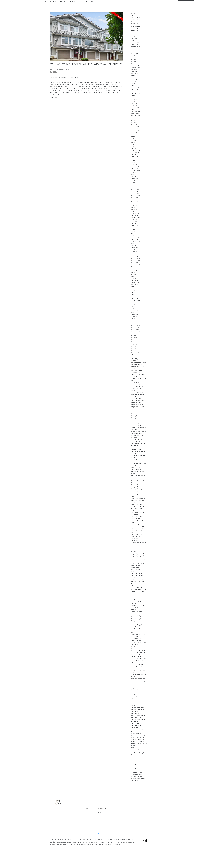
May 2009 (133, 336)
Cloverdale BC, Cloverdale (138, 426)
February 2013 (135, 278)
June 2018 (134, 205)
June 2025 (134, 58)
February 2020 (135, 166)
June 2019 (134, 182)
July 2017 (133, 227)
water (132, 747)
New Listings (134, 19)
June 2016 (134, 251)
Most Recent (134, 28)
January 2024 (134, 89)
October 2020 (135, 152)
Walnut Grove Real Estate (138, 741)
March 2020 (134, 164)
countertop (134, 447)
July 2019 (133, 180)
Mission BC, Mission (136, 573)
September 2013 (135, 265)
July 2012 (133, 288)
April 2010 (134, 320)
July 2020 (133, 158)
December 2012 (135, 282)
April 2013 (134, 275)
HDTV (132, 510)
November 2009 (135, 328)
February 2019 (135, 190)
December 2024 (135, 67)
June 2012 (134, 290)
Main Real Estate (136, 565)
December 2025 (135, 46)
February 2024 (135, 87)
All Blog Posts (135, 15)
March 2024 (134, 85)
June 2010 (134, 316)
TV (131, 731)
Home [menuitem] (45, 2)
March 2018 (134, 211)
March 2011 (134, 308)
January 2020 (134, 168)
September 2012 (135, 284)
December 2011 (135, 300)
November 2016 (135, 241)
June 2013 (134, 271)
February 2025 (135, 66)
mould (133, 585)
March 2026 (134, 40)
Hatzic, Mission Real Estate (138, 508)
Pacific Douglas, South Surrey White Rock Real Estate (137, 621)
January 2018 (134, 215)
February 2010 (135, 324)
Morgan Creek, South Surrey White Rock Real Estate (137, 581)
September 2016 (135, 245)
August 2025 (134, 54)
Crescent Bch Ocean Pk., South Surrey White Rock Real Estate (138, 451)
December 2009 (135, 326)
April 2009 (134, 338)
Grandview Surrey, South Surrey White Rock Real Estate (138, 500)
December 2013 (135, 259)
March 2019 (134, 188)
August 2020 (134, 156)
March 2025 (134, 64)
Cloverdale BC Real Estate (138, 424)
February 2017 (135, 237)
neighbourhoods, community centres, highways (136, 601)
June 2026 (134, 34)
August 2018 (134, 202)
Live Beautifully (135, 17)
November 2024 (135, 69)
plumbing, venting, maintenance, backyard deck (137, 630)
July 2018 (133, 203)
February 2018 (135, 213)
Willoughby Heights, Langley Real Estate (64, 69)
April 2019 (134, 186)
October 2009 (135, 330)
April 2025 (134, 62)
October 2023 (135, 91)
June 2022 (134, 119)
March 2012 (134, 294)
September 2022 (135, 115)
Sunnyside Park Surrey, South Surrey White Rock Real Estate (138, 719)
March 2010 (134, 322)
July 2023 (133, 97)
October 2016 (135, 243)
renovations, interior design (138, 658)
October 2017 (134, 221)
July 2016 (133, 249)
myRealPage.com (101, 833)
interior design (135, 540)
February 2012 (135, 296)
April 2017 (133, 233)
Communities (53, 2)
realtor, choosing (135, 646)
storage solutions (136, 694)
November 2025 (135, 48)
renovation (134, 648)
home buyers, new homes (138, 512)
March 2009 (134, 340)
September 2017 (135, 223)
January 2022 (134, 129)
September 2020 (136, 154)
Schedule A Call (187, 2)
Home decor (134, 514)
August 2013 (134, 267)
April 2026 (134, 38)
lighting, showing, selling (138, 560)
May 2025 (133, 60)
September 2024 (135, 73)
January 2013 (134, 280)
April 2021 (134, 142)
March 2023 (134, 105)
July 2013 (133, 269)
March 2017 (134, 235)
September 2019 (135, 176)
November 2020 (135, 150)
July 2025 (133, 56)
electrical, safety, (135, 467)
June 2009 (134, 334)
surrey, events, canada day (138, 729)
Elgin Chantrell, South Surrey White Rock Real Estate (137, 471)
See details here (55, 80)
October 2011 (134, 302)
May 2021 (133, 140)
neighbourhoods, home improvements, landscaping (137, 607)
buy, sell (133, 390)
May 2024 (133, 81)
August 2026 (134, 30)
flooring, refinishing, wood (138, 489)
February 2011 (135, 310)
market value (135, 567)
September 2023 (135, 93)
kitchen (133, 548)
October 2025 (135, 50)
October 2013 (134, 263)
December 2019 (135, 170)
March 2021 (134, 144)
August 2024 (134, 75)
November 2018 (135, 196)
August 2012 (134, 286)
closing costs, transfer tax (138, 422)
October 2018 (135, 198)
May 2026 (133, 36)
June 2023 (134, 99)
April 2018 (134, 209)
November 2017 (135, 219)
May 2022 (133, 121)
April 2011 (133, 306)
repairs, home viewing (137, 664)
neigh (132, 597)
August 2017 (134, 225)
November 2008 (135, 342)
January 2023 (134, 109)
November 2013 (135, 261)
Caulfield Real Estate (137, 392)
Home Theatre (135, 538)
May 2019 (133, 184)
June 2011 (134, 304)
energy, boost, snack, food (138, 475)
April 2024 (134, 83)
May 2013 (133, 273)
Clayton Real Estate (136, 414)
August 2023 (134, 95)
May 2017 (133, 231)
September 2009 (136, 332)
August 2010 (134, 314)
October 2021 (134, 133)
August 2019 (134, 178)
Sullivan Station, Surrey (137, 707)
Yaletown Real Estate (137, 776)
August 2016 (134, 247)
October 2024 (135, 71)
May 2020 (133, 162)
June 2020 (134, 160)
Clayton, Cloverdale (136, 416)
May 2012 (133, 292)
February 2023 (135, 107)
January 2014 (134, 257)
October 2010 (135, 312)
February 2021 (135, 146)
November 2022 (135, 111)
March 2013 (134, 276)
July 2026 (133, 32)
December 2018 (135, 194)
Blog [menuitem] (87, 2)
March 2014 (134, 253)
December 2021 (135, 131)
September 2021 (135, 135)
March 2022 (134, 125)
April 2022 (134, 123)
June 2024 (134, 79)
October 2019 (134, 174)
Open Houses (135, 21)
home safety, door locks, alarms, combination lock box (138, 530)
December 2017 (135, 217)
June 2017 (134, 229)
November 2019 (135, 172)
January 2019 (134, 192)
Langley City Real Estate (137, 554)
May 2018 (133, 207)
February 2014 (135, 255)
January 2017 (134, 239)
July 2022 (133, 117)
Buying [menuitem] (72, 2)
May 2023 (133, 101)
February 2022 (135, 127)
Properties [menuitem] (63, 2)
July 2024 (133, 77)
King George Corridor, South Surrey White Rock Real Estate (138, 544)
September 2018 (135, 200)
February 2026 (135, 42)
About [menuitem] (92, 2)
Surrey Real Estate (136, 727)
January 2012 (134, 298)
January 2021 (134, 148)
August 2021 (134, 136)
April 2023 (134, 103)
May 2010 (133, 318)
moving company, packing (138, 591)
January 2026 (134, 44)
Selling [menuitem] (80, 2)
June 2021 (134, 138)
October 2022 (135, 113)
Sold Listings (134, 23)
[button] (96, 812)
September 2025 (135, 52)
